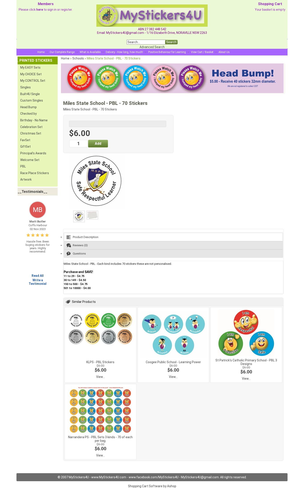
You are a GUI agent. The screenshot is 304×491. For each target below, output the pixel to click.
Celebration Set (31, 127)
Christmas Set (30, 133)
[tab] (173, 237)
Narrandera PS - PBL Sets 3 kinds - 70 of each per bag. (100, 438)
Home (41, 52)
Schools (78, 58)
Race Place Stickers (34, 173)
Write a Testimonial (38, 281)
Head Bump (28, 107)
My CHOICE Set (31, 74)
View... (100, 377)
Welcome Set (29, 160)
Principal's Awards (33, 153)
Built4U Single (30, 94)
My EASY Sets (30, 67)
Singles (25, 87)
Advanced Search (152, 47)
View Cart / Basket (202, 52)
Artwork (26, 179)
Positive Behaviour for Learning (167, 52)
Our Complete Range (62, 52)
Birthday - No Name (34, 120)
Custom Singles (31, 100)
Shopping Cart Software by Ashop (152, 486)
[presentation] (173, 237)
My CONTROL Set (32, 80)
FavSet (25, 140)
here (39, 9)
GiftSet (25, 146)
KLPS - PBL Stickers (100, 362)
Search (171, 42)
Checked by (28, 113)
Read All (38, 275)
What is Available (90, 52)
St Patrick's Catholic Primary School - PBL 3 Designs (246, 362)
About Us (224, 52)
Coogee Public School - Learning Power (173, 362)
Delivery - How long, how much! (124, 52)
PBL (23, 166)
